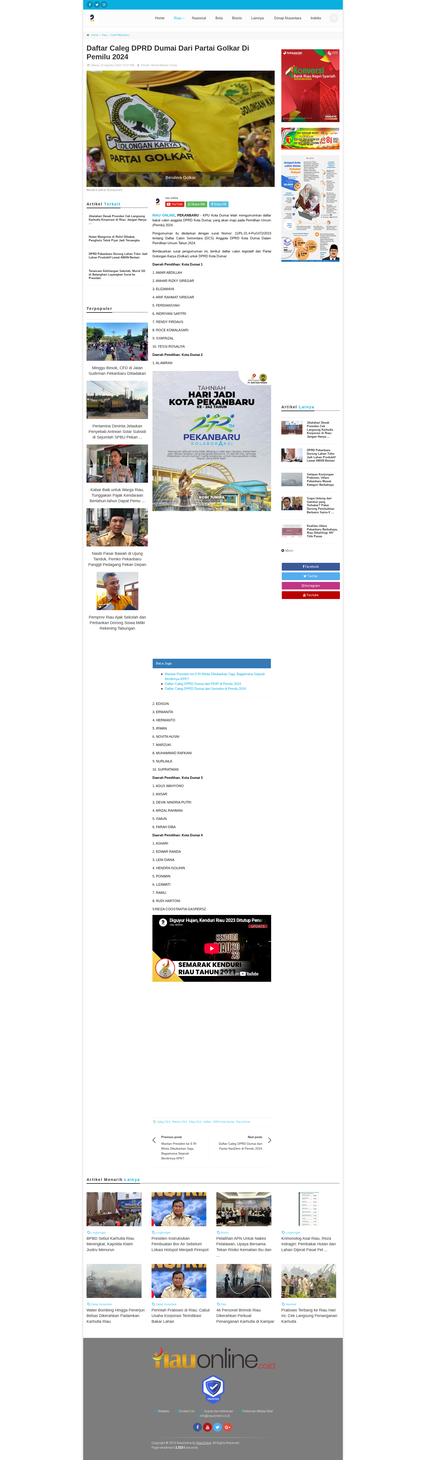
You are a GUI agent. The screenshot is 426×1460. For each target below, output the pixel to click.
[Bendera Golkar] (181, 129)
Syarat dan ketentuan (218, 1411)
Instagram (312, 585)
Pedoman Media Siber (258, 1411)
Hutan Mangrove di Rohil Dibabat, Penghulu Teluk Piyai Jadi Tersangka (114, 238)
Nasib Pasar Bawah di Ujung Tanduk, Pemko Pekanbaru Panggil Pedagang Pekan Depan (117, 559)
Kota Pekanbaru (120, 35)
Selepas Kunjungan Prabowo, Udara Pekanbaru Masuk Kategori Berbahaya (320, 479)
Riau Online (243, 1121)
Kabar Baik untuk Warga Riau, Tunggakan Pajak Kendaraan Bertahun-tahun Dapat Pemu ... (117, 495)
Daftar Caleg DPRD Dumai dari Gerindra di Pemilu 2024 (205, 688)
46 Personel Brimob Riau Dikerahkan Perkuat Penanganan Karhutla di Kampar (245, 1315)
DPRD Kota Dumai (223, 1121)
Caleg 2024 (163, 1121)
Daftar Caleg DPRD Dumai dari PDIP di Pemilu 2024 (203, 684)
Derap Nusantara (287, 18)
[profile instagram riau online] (104, 4)
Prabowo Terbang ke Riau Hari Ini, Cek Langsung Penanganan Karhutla (309, 1315)
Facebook (311, 566)
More (289, 551)
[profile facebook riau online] (90, 4)
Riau (177, 18)
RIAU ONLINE (163, 215)
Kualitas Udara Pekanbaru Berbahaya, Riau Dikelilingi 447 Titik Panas (322, 531)
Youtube (312, 595)
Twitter (312, 576)
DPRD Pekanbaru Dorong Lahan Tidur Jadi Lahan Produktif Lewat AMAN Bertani (118, 255)
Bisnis (237, 18)
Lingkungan (98, 1232)
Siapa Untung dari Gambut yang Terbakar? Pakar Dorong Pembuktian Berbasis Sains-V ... (320, 505)
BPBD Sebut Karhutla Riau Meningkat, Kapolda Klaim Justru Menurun (110, 1244)
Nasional (199, 18)
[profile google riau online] (227, 1427)
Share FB (219, 204)
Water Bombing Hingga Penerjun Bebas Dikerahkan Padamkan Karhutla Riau (116, 1315)
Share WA (198, 204)
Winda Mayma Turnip (164, 65)
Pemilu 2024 (179, 1121)
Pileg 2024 (195, 1121)
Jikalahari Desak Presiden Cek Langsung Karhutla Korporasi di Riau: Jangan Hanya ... (117, 219)
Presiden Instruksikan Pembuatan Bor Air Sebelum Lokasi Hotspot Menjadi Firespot (180, 1244)
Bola (219, 18)
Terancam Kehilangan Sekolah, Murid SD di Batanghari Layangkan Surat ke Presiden (117, 274)
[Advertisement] (211, 627)
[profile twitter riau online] (97, 4)
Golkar (207, 1121)
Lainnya (257, 18)
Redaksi (163, 1411)
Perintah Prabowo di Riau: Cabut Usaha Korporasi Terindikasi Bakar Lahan (181, 1315)
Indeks (316, 18)
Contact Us (186, 1411)
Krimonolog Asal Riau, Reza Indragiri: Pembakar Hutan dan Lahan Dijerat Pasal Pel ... (308, 1244)
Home (160, 18)
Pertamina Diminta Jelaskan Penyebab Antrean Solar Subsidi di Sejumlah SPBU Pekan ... (117, 431)
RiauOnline (203, 1443)
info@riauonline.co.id (214, 1416)
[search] (333, 18)
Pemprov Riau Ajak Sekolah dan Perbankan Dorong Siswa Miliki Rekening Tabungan (117, 623)
